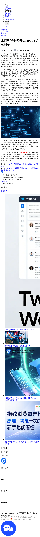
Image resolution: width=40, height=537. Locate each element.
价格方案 (8, 9)
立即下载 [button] (4, 181)
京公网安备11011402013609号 (22, 519)
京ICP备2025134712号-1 (9, 517)
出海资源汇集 (9, 19)
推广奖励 (8, 13)
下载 (6, 7)
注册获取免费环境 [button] (7, 184)
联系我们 (8, 17)
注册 (6, 23)
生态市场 (8, 15)
